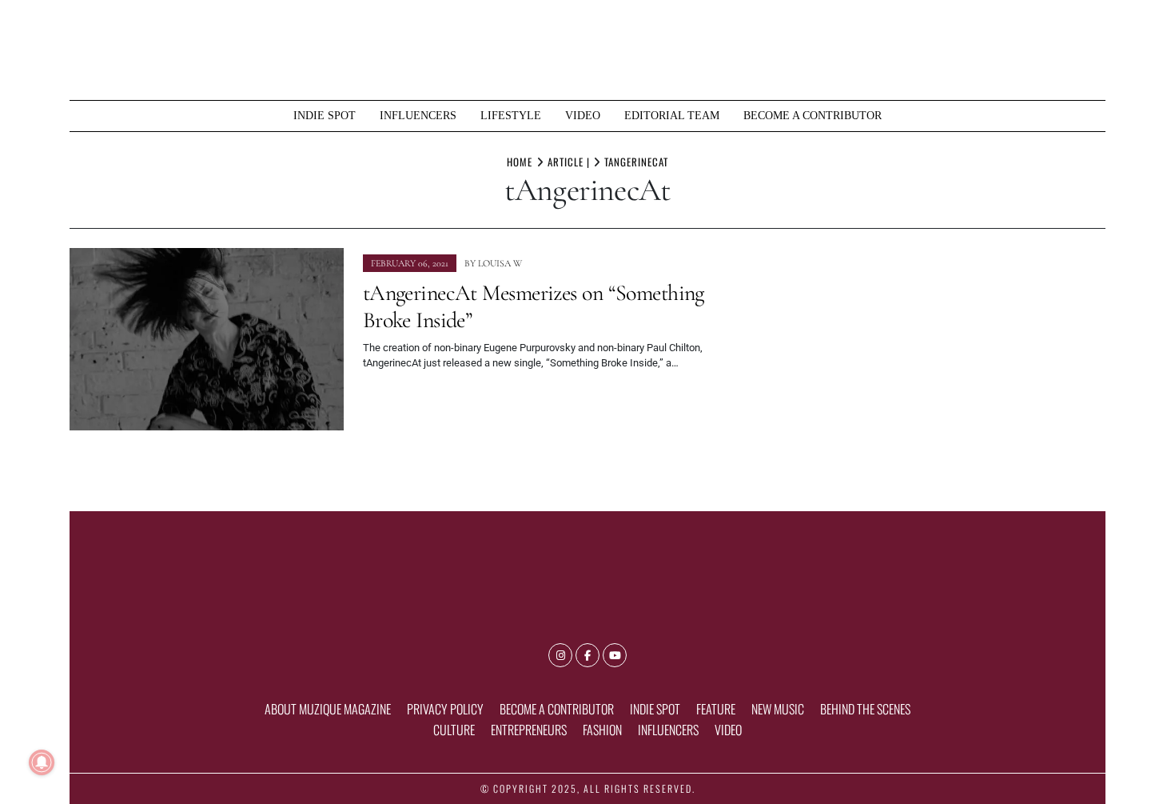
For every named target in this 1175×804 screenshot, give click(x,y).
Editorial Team (671, 115)
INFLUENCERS (418, 115)
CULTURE (454, 729)
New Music (777, 708)
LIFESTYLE (510, 115)
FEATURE (715, 708)
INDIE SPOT (324, 115)
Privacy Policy (445, 708)
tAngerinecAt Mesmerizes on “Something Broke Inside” (533, 306)
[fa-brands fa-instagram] (560, 655)
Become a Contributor (812, 115)
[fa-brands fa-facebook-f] (587, 655)
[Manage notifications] (41, 762)
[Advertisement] (939, 360)
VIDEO (582, 115)
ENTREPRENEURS (529, 729)
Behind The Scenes (865, 708)
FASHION (602, 729)
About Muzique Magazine (328, 708)
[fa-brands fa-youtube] (615, 655)
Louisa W (500, 263)
